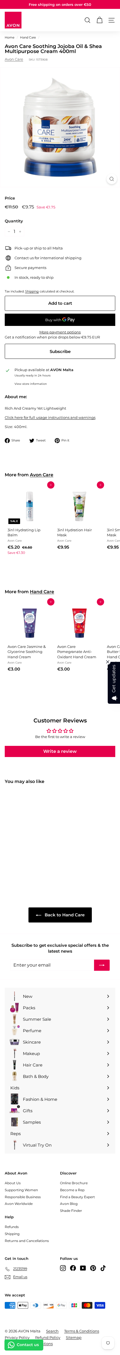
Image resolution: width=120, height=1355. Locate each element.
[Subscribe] (102, 965)
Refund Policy (47, 1337)
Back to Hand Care (64, 914)
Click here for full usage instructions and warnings (50, 417)
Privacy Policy (17, 1337)
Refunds (12, 1227)
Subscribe (60, 351)
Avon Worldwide (19, 1204)
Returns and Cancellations (27, 1241)
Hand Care (28, 37)
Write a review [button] (60, 751)
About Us (13, 1183)
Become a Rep (72, 1190)
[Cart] (99, 20)
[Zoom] (112, 179)
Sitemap (73, 1337)
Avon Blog (69, 1204)
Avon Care (14, 59)
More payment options (60, 332)
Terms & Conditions (81, 1331)
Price (10, 198)
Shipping (32, 291)
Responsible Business (23, 1197)
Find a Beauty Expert (77, 1197)
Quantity (14, 221)
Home (10, 37)
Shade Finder (71, 1211)
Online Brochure (74, 1183)
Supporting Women (21, 1190)
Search (52, 1331)
